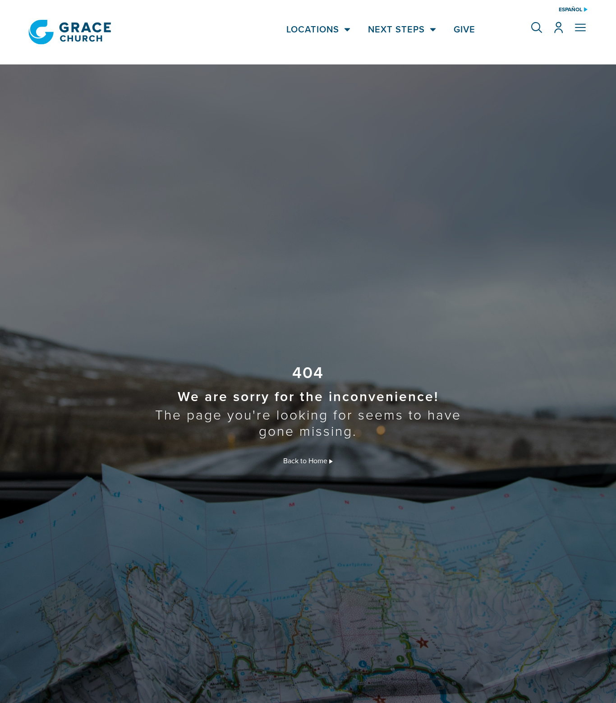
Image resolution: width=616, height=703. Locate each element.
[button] (536, 27)
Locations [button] (312, 29)
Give (464, 29)
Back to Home (306, 461)
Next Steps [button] (396, 29)
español (570, 9)
